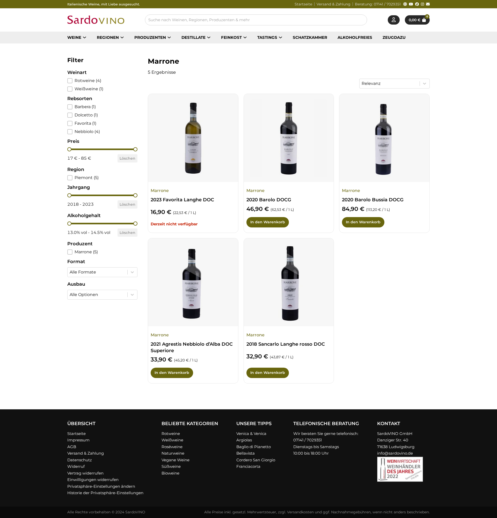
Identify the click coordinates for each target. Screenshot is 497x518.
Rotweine (171, 433)
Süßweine (171, 466)
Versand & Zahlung (333, 4)
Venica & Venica (251, 433)
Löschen (127, 158)
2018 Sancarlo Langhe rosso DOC (285, 344)
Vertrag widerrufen (85, 473)
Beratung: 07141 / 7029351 (378, 4)
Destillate (193, 37)
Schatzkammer (310, 37)
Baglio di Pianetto (253, 446)
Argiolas (244, 440)
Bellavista (245, 453)
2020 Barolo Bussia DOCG (373, 200)
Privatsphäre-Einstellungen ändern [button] (101, 486)
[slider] (69, 149)
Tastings (267, 37)
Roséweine (172, 446)
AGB (71, 446)
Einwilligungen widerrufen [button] (93, 479)
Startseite (303, 4)
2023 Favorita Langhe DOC (182, 200)
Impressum (78, 440)
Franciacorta (248, 466)
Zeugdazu (394, 37)
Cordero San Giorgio (255, 459)
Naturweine (173, 453)
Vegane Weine (175, 459)
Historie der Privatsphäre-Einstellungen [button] (105, 492)
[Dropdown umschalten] (84, 37)
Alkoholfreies (355, 37)
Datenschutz (79, 459)
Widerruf (76, 466)
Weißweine (172, 440)
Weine (74, 37)
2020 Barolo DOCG (268, 200)
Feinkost (231, 37)
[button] (102, 80)
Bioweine (170, 473)
